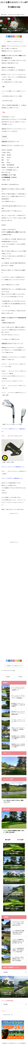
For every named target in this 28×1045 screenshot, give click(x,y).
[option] (7, 987)
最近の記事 (7, 839)
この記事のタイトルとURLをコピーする (14, 41)
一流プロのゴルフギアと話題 (9, 670)
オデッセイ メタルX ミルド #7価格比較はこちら (13, 466)
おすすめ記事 (20, 839)
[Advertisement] (14, 528)
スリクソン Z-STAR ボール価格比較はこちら (12, 478)
